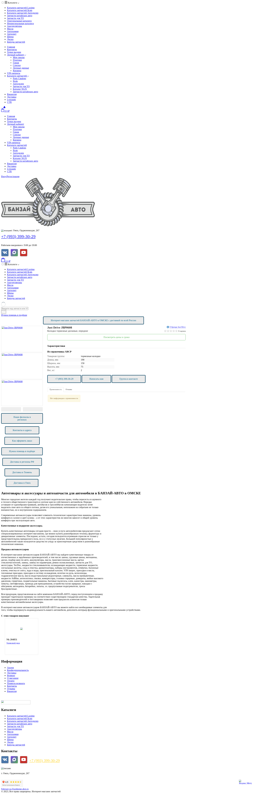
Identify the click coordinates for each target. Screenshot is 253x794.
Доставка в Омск (22, 483)
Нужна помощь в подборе (14, 315)
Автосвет (11, 34)
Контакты (12, 49)
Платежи (17, 60)
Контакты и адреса (22, 430)
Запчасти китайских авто (19, 15)
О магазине (12, 678)
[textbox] (14, 308)
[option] (22, 339)
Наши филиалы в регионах (22, 418)
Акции (10, 667)
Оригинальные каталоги (19, 21)
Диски (10, 39)
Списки (17, 65)
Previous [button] (11, 409)
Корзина (17, 70)
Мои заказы (19, 57)
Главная (11, 47)
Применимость (55, 389)
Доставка (11, 97)
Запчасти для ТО (15, 18)
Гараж (16, 62)
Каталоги (12, 2)
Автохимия (12, 31)
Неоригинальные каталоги (20, 23)
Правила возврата (16, 683)
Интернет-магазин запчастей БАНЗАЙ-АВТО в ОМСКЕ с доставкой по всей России (93, 320)
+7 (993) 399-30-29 (18, 236)
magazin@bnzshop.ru (21, 768)
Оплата (10, 680)
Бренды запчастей (16, 42)
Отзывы (69, 389)
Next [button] (33, 409)
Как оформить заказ (22, 440)
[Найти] (3, 312)
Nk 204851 (11, 639)
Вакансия (12, 94)
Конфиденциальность (18, 670)
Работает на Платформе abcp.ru (15, 789)
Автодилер (18, 83)
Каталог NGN (20, 89)
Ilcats (15, 81)
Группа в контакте (128, 379)
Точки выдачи (14, 52)
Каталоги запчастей (21, 7)
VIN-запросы (13, 73)
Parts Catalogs (19, 78)
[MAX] (14, 252)
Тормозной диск (13, 643)
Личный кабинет (16, 55)
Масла (10, 28)
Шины (10, 36)
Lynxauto (11, 99)
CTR (9, 102)
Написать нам (96, 379)
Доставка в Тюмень (22, 472)
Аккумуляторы (14, 26)
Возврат (11, 675)
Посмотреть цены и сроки (117, 337)
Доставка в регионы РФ (22, 462)
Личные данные (21, 68)
